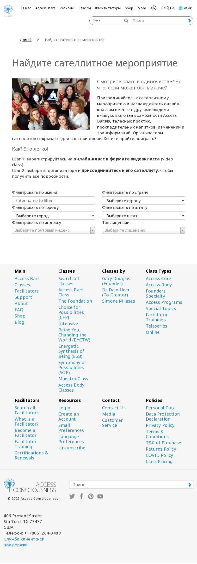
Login (64, 407)
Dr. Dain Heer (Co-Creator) (116, 292)
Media (108, 414)
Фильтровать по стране (125, 192)
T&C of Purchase (163, 442)
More (141, 8)
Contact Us (114, 407)
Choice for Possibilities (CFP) (71, 312)
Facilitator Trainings (157, 317)
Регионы (67, 8)
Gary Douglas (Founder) (116, 281)
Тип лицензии (115, 222)
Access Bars (45, 8)
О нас (26, 8)
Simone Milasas (118, 301)
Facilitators (27, 291)
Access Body (159, 284)
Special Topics (161, 308)
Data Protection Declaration (163, 416)
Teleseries (156, 326)
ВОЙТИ (167, 8)
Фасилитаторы (108, 8)
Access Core (158, 278)
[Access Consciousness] (8, 11)
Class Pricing (159, 461)
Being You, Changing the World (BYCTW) (74, 334)
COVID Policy (159, 455)
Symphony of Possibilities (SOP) (72, 367)
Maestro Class (73, 378)
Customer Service (112, 423)
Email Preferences (71, 428)
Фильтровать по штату (124, 207)
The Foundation (75, 301)
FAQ (19, 309)
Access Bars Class (70, 292)
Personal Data (161, 407)
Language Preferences (71, 439)
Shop (129, 8)
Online (153, 332)
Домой (25, 39)
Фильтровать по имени (34, 192)
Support (23, 297)
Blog (19, 322)
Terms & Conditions (157, 434)
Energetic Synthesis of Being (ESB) (71, 351)
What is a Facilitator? (26, 422)
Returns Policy (161, 449)
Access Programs (164, 302)
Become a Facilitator (26, 433)
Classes (22, 284)
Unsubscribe (71, 447)
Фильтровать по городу (35, 207)
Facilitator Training (26, 444)
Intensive (68, 323)
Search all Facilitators (27, 410)
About (21, 303)
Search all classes (68, 281)
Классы (85, 8)
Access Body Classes (71, 387)
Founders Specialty (156, 293)
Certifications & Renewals (31, 455)
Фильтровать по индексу (36, 222)
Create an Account (68, 416)
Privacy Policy (160, 425)
